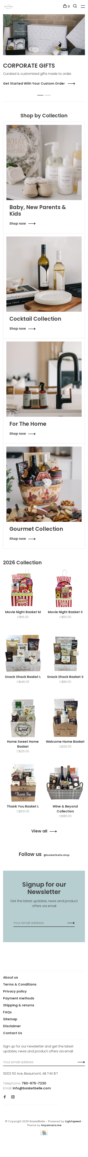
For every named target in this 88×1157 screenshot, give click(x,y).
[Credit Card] (44, 1134)
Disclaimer (12, 1026)
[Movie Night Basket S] (65, 589)
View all (39, 831)
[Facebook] (4, 1097)
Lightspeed (73, 1121)
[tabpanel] (44, 50)
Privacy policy (15, 991)
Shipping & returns (18, 1005)
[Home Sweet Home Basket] (23, 718)
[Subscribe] (70, 922)
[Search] (75, 6)
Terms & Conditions (19, 984)
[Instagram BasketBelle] (13, 1097)
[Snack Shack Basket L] (23, 654)
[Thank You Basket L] (23, 783)
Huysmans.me (51, 1125)
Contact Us (12, 1033)
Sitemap (10, 1019)
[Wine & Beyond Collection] (65, 783)
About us (10, 977)
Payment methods (18, 998)
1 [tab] (41, 91)
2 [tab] (49, 91)
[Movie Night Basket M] (23, 589)
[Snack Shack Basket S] (65, 654)
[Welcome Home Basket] (65, 718)
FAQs (7, 1012)
